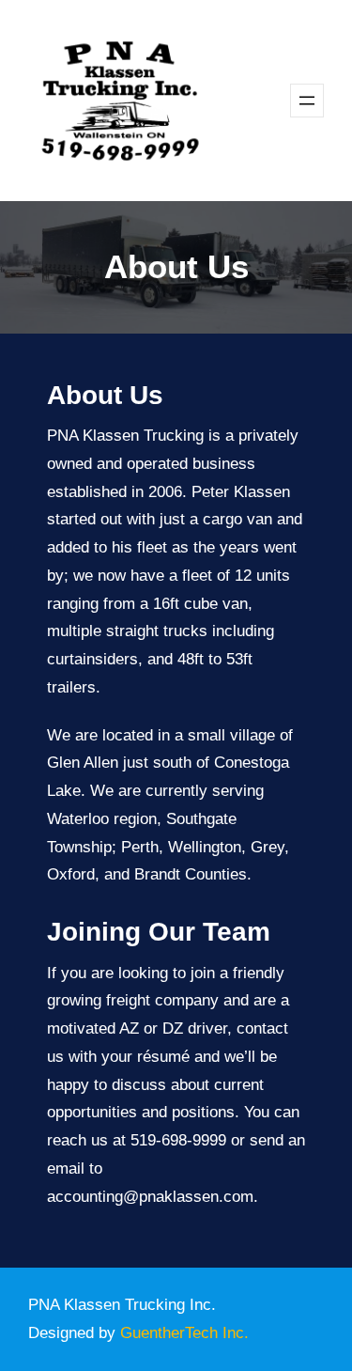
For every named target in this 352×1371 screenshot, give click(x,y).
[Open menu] (307, 100)
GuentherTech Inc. (184, 1333)
